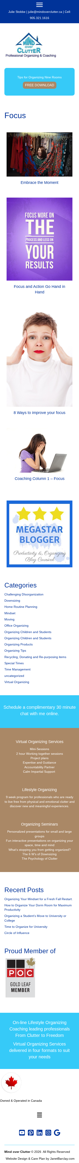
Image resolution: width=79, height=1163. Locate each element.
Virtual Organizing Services (39, 741)
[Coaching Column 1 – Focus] (39, 456)
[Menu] (39, 5)
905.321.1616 (39, 18)
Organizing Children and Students (27, 632)
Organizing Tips (15, 650)
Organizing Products (18, 644)
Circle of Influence (16, 933)
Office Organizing (16, 625)
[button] (22, 1132)
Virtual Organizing (16, 682)
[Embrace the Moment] (39, 160)
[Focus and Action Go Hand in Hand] (39, 247)
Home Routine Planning (20, 606)
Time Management (17, 669)
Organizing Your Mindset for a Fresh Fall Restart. (38, 899)
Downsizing (12, 600)
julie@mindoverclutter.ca (45, 11)
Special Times (14, 663)
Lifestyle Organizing (39, 790)
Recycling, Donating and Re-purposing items (35, 657)
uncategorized (14, 676)
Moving (9, 619)
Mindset (9, 613)
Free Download (39, 85)
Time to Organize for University (25, 926)
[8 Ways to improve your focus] (39, 363)
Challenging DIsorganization (23, 594)
